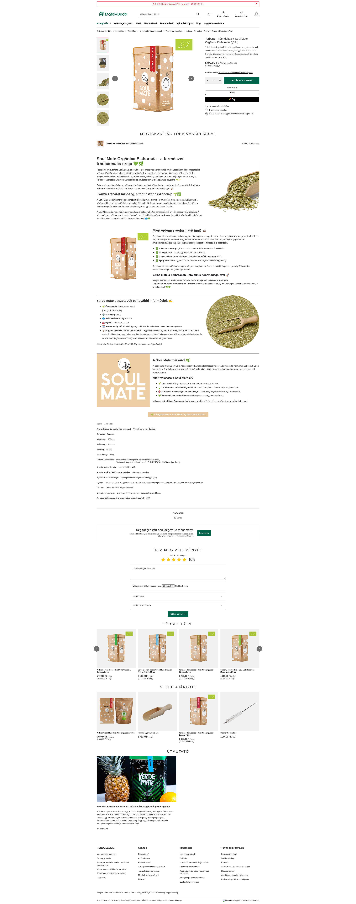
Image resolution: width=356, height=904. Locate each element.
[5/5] (184, 559)
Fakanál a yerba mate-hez (148, 733)
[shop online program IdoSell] (241, 901)
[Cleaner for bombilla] (239, 711)
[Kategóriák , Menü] (111, 23)
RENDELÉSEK (105, 847)
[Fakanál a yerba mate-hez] (157, 711)
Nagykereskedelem (213, 23)
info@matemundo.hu (106, 892)
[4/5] (179, 559)
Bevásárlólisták (144, 862)
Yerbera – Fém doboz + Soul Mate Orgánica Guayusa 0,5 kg (114, 671)
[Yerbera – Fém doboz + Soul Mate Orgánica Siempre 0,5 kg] (198, 648)
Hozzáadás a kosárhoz (242, 80)
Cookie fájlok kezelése (189, 882)
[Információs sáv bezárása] (256, 3)
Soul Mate (108, 424)
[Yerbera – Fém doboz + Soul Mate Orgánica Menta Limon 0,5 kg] (239, 648)
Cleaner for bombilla (228, 733)
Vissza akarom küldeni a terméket (111, 869)
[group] (153, 78)
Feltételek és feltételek (189, 867)
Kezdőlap (108, 31)
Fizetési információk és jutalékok (194, 862)
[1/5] (163, 559)
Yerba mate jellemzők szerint (151, 31)
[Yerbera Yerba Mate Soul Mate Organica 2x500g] (100, 143)
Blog (198, 23)
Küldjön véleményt (178, 614)
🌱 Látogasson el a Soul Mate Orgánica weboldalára (178, 414)
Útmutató (178, 751)
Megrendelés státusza (106, 854)
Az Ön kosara (144, 858)
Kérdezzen (204, 533)
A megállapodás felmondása (192, 877)
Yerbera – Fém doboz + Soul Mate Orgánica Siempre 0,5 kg (196, 671)
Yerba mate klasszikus (174, 31)
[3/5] (174, 559)
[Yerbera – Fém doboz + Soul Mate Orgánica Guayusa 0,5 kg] (116, 648)
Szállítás (183, 858)
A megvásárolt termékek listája (151, 867)
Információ (186, 847)
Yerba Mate (132, 31)
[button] (115, 78)
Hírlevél (141, 879)
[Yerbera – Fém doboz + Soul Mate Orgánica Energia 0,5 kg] (198, 711)
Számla (142, 847)
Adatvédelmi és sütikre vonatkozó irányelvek (194, 872)
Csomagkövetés (104, 858)
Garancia (110, 434)
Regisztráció (143, 854)
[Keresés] (198, 14)
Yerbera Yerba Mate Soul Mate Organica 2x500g (124, 144)
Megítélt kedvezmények (148, 875)
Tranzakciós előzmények (149, 871)
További (152, 429)
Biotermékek (167, 23)
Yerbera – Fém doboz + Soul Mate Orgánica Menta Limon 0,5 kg (237, 671)
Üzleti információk (187, 854)
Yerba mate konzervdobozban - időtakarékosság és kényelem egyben (133, 806)
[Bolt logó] (113, 14)
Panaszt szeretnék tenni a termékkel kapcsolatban (113, 863)
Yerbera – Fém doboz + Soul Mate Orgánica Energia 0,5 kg (196, 734)
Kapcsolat (101, 877)
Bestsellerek (150, 23)
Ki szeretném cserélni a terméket (111, 873)
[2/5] (168, 559)
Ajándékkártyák (184, 23)
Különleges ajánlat (123, 23)
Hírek (139, 23)
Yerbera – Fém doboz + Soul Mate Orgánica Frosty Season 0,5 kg (155, 671)
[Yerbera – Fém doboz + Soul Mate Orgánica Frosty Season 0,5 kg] (157, 648)
